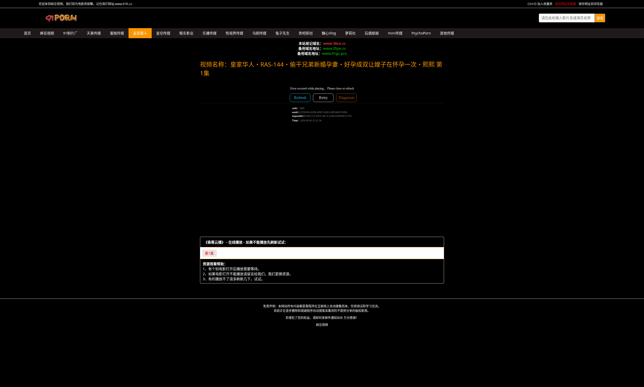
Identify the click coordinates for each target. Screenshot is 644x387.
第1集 (209, 253)
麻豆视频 (322, 325)
